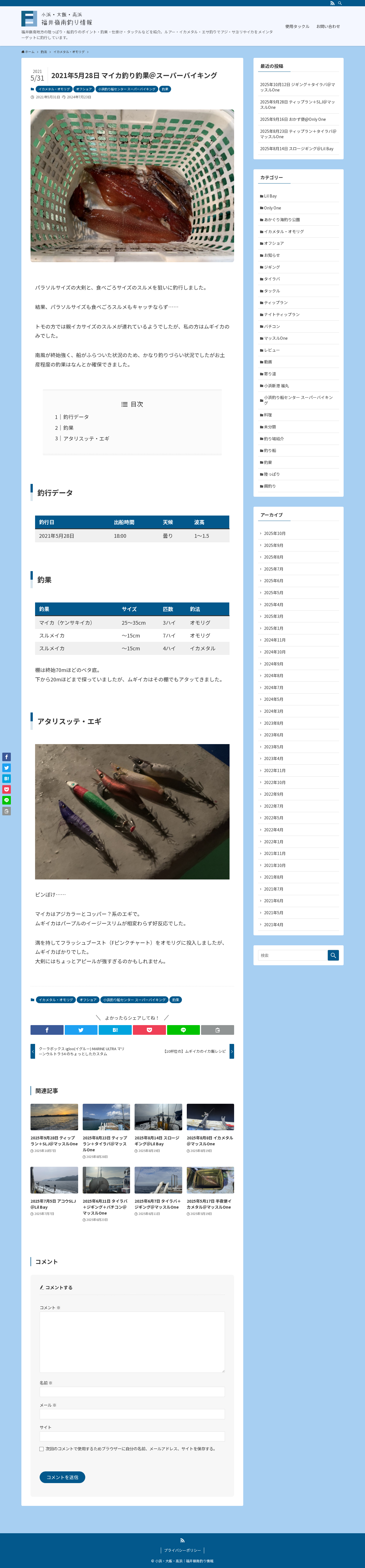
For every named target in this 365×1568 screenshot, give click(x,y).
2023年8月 (273, 723)
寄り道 (270, 373)
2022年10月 (275, 782)
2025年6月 (273, 580)
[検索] (340, 3)
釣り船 (270, 450)
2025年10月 (275, 533)
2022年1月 (273, 841)
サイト (46, 1427)
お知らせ (272, 255)
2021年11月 (275, 853)
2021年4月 (273, 924)
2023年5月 (273, 747)
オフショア (84, 89)
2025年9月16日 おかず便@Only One (293, 119)
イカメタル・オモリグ (54, 89)
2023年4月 (273, 758)
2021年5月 (273, 912)
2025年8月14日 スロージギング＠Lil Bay (296, 148)
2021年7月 (273, 889)
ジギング (272, 267)
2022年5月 (273, 817)
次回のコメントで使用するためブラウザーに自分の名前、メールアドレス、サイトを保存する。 (131, 1448)
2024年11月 (275, 640)
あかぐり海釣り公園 (282, 219)
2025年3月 (273, 616)
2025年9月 (273, 545)
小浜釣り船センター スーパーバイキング (126, 89)
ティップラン (276, 302)
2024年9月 (273, 664)
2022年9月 (273, 794)
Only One (272, 208)
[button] (47, 1030)
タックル (272, 291)
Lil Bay (270, 196)
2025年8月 (273, 557)
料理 (268, 415)
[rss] (332, 3)
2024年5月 (273, 699)
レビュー (272, 350)
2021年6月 (273, 900)
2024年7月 (273, 687)
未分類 (270, 426)
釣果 (165, 89)
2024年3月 (273, 711)
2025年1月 (273, 628)
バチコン (272, 326)
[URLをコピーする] (217, 1030)
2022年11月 (275, 770)
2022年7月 (273, 806)
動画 (268, 361)
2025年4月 (273, 604)
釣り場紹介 (274, 438)
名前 (46, 1383)
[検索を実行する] (333, 955)
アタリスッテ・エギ (86, 438)
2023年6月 (273, 735)
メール (48, 1405)
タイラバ (272, 279)
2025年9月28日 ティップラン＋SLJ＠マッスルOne (297, 104)
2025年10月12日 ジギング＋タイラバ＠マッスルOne (297, 87)
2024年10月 (275, 652)
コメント (50, 1307)
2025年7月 (273, 569)
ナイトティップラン (282, 314)
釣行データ (76, 416)
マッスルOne (276, 338)
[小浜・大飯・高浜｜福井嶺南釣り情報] (57, 19)
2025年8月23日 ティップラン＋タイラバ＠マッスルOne (298, 134)
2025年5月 (273, 592)
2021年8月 (273, 877)
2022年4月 (273, 829)
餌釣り (270, 486)
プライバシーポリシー (182, 1550)
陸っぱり (272, 474)
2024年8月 (273, 675)
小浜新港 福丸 (276, 385)
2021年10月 (275, 865)
